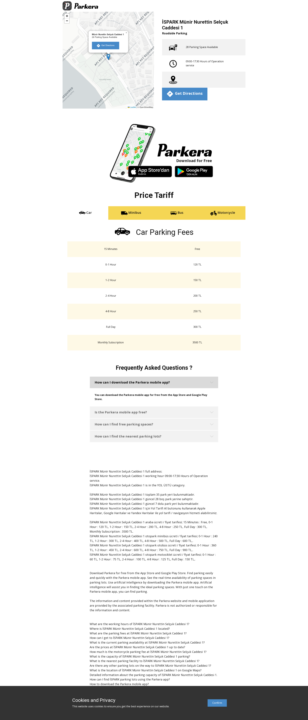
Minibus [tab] (134, 212)
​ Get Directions (107, 45)
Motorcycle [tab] (226, 212)
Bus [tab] (180, 212)
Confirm (217, 703)
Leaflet (133, 107)
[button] (108, 57)
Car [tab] (89, 212)
